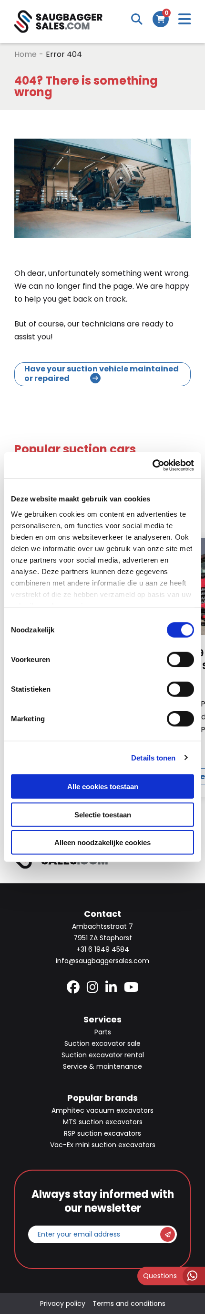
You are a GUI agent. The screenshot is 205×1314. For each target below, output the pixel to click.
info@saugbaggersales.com (102, 961)
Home (25, 54)
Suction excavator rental (103, 1055)
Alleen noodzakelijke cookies (102, 842)
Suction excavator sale (102, 1043)
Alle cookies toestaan (102, 786)
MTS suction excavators (103, 1122)
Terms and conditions (128, 1303)
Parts (102, 1032)
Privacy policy (62, 1303)
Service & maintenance (102, 1066)
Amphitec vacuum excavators (102, 1110)
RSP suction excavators (102, 1133)
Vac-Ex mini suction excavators (102, 1145)
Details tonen (153, 757)
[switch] (180, 659)
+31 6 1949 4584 (102, 949)
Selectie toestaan (102, 814)
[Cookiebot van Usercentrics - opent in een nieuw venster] (152, 465)
